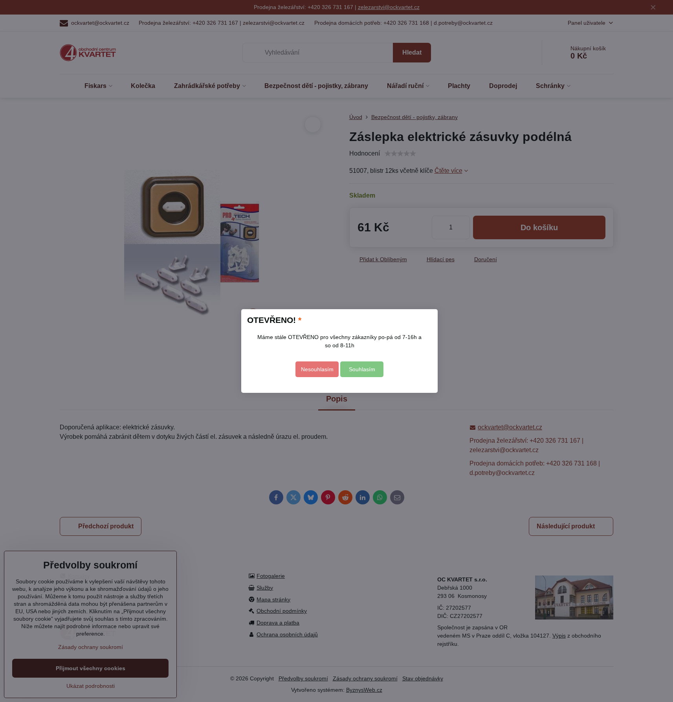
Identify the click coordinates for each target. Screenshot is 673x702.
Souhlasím (362, 369)
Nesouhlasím (317, 369)
